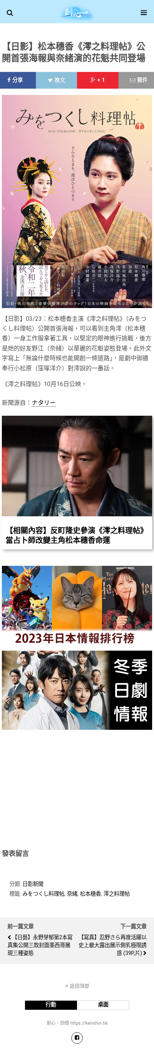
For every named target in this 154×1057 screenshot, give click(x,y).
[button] (10, 12)
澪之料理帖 (117, 894)
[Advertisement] (77, 787)
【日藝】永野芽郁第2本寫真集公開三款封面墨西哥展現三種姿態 (40, 945)
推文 (60, 80)
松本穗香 (90, 894)
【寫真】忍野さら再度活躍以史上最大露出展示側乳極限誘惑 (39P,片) (112, 945)
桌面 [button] (103, 1004)
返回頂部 (79, 986)
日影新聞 (32, 884)
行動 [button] (51, 1004)
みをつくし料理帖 (43, 894)
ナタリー (44, 402)
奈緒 (72, 894)
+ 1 (101, 80)
